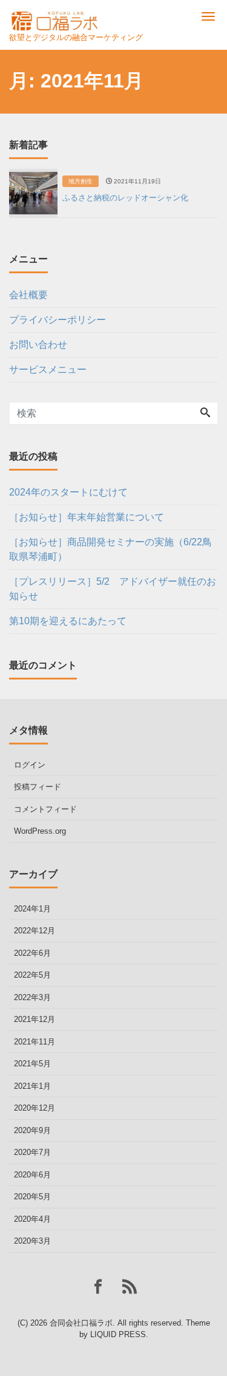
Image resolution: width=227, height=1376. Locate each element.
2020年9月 (32, 1130)
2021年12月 (34, 1019)
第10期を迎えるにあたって (68, 621)
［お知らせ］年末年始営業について (86, 517)
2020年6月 (32, 1174)
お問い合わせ (38, 344)
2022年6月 (32, 953)
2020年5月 (32, 1196)
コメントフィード (45, 809)
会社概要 (28, 295)
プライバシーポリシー (57, 320)
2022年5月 (32, 974)
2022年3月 (32, 997)
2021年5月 (32, 1063)
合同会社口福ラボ (81, 1322)
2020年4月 (32, 1219)
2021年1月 (32, 1086)
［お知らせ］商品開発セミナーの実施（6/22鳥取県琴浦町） (110, 549)
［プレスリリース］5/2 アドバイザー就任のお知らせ (112, 588)
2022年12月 (34, 930)
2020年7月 (32, 1152)
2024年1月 (32, 908)
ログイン (29, 764)
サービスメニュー (48, 369)
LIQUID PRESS (118, 1334)
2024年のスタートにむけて (68, 492)
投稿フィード (37, 786)
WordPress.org (40, 831)
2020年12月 (34, 1107)
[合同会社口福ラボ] (55, 17)
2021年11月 (34, 1041)
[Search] (205, 413)
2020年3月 (32, 1240)
